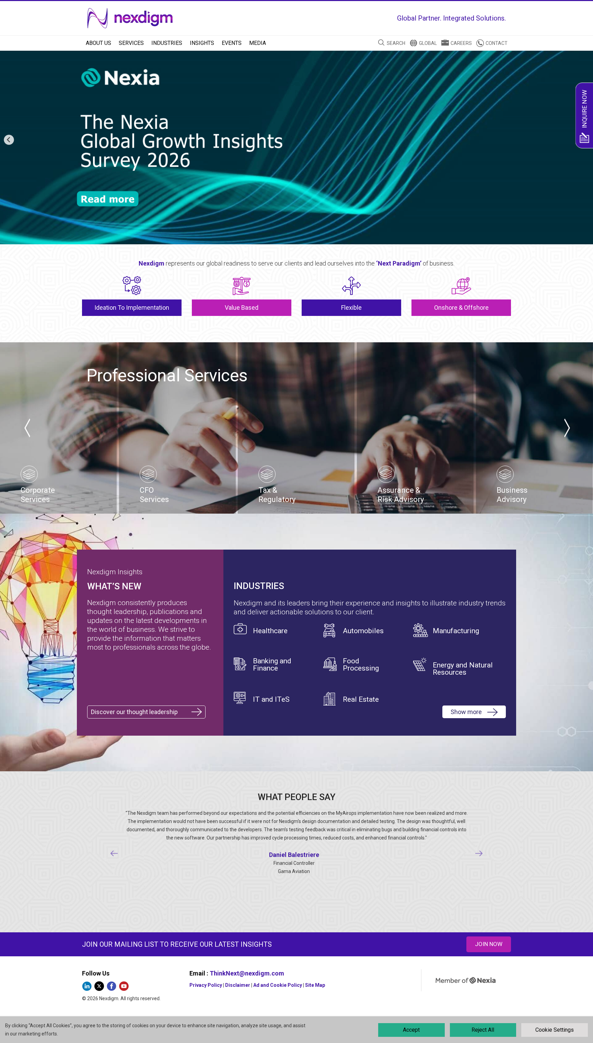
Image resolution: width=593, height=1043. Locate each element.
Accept (411, 1030)
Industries (166, 43)
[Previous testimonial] (114, 854)
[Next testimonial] (479, 854)
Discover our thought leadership (134, 711)
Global (428, 43)
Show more (466, 711)
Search (396, 43)
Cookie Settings (554, 1030)
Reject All (483, 1030)
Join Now (488, 944)
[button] (8, 140)
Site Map (315, 985)
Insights (202, 43)
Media (257, 43)
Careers (461, 43)
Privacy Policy (205, 985)
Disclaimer (237, 985)
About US (98, 43)
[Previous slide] (27, 428)
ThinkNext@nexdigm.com (247, 973)
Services (131, 43)
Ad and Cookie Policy (277, 985)
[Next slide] (566, 428)
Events (232, 43)
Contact (497, 43)
